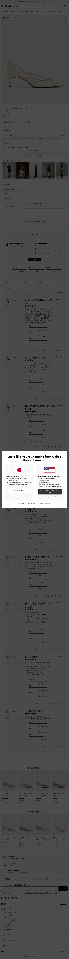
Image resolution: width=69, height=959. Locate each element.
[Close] (65, 453)
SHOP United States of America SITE (50, 491)
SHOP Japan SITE (19, 491)
